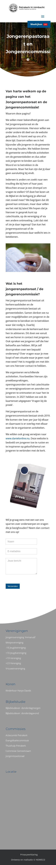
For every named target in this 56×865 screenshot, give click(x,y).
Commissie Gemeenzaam (18, 750)
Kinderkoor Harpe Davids (18, 690)
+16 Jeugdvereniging (16, 652)
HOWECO (40, 859)
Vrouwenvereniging (15, 668)
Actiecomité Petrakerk (16, 735)
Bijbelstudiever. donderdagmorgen (23, 707)
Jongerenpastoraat (15, 755)
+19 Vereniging (13, 658)
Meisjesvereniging (14, 642)
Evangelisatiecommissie (17, 740)
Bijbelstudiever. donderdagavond (22, 713)
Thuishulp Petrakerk (16, 745)
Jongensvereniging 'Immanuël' (21, 637)
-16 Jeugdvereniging (16, 647)
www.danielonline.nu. (18, 438)
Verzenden (13, 586)
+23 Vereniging (13, 663)
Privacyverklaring (29, 854)
